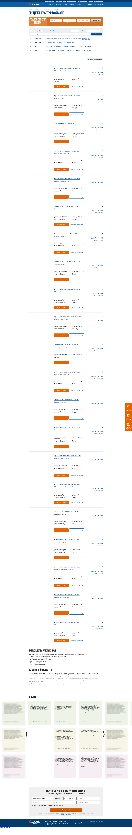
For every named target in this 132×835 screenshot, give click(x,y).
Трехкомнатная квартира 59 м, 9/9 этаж (66, 399)
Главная (30, 9)
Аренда (58, 4)
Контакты (79, 4)
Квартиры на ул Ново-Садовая (55, 50)
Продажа (51, 4)
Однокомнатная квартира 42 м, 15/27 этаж (67, 456)
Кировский (49, 46)
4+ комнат (45, 30)
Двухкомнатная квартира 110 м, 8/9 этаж (67, 68)
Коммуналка (61, 38)
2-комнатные (50, 42)
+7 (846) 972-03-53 (91, 4)
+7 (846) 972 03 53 (63, 821)
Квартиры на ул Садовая (73, 50)
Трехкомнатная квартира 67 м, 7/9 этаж (66, 344)
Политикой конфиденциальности (79, 23)
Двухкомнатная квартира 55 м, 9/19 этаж (67, 289)
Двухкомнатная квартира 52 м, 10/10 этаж (67, 234)
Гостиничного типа (51, 38)
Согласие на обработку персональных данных (82, 22)
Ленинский (66, 46)
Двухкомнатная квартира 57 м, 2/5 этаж (67, 372)
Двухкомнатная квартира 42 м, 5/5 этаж (67, 484)
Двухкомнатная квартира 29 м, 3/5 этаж (67, 594)
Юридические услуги (61, 1)
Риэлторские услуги (49, 1)
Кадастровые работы (82, 1)
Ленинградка (68, 38)
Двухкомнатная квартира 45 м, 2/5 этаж (67, 539)
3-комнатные (60, 42)
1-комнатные (69, 42)
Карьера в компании (98, 1)
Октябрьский (57, 46)
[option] (66, 741)
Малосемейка (77, 38)
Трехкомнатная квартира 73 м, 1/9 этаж (66, 151)
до (94, 30)
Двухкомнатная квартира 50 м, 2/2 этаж (67, 622)
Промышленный (76, 46)
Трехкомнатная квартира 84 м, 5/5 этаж (66, 206)
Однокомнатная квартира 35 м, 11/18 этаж (67, 317)
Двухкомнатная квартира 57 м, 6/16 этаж (67, 427)
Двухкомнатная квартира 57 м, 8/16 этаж (67, 178)
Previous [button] (27, 734)
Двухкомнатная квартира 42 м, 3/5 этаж (67, 567)
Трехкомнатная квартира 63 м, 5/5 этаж (66, 512)
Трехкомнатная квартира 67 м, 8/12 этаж (67, 261)
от (86, 30)
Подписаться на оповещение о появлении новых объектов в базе (48, 805)
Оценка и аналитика (71, 1)
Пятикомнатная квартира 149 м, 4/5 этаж (67, 123)
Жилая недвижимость (46, 9)
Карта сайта (93, 823)
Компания (72, 4)
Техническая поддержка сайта (96, 821)
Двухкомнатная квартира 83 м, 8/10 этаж (67, 96)
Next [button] (104, 734)
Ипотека (91, 1)
